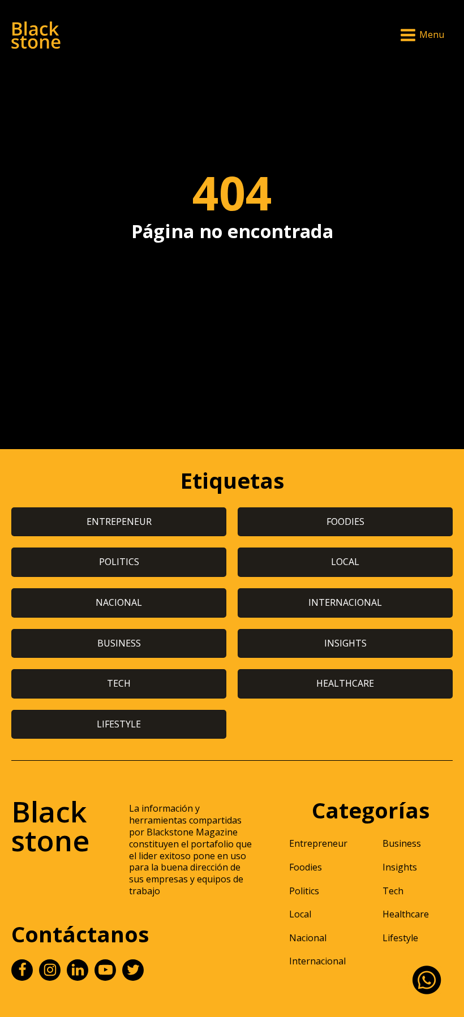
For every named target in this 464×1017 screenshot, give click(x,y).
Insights (400, 867)
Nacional (307, 938)
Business (402, 843)
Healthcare (406, 914)
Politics (304, 891)
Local (300, 914)
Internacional (317, 961)
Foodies (305, 867)
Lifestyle (400, 938)
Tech (393, 891)
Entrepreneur (318, 843)
